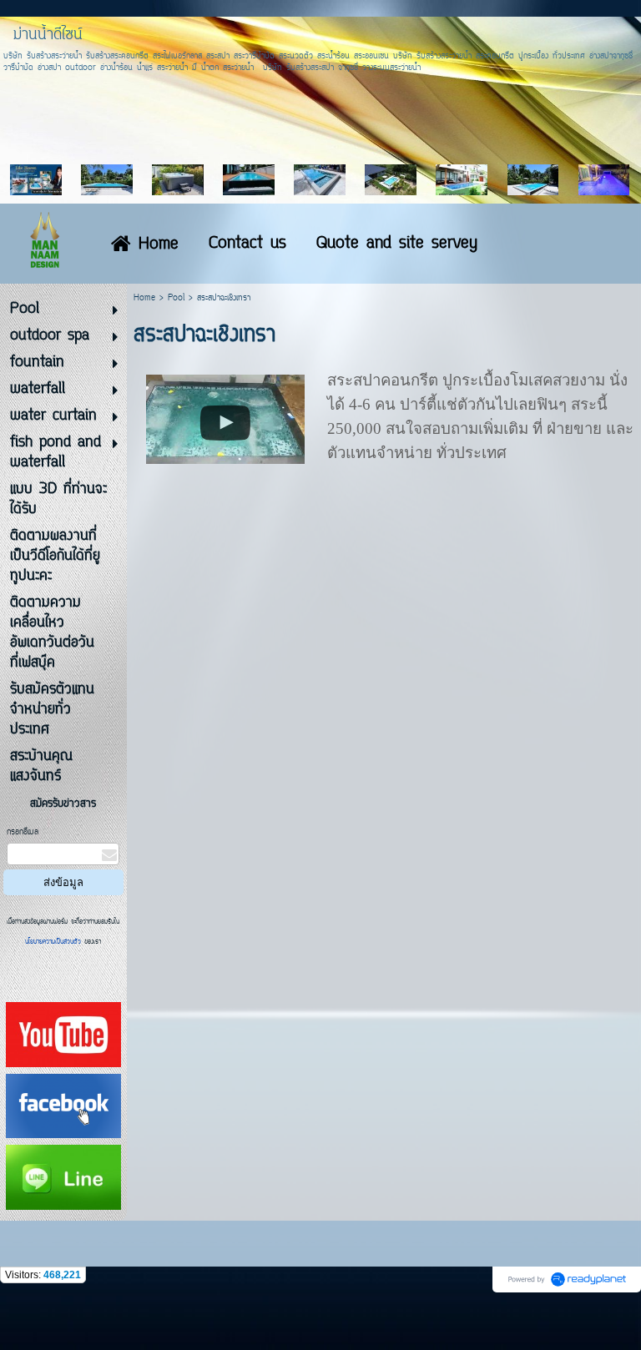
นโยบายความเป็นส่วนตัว (54, 942)
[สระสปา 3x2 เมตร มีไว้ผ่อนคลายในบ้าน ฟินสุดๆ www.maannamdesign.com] (225, 417)
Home (144, 298)
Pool (176, 298)
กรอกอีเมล (22, 832)
